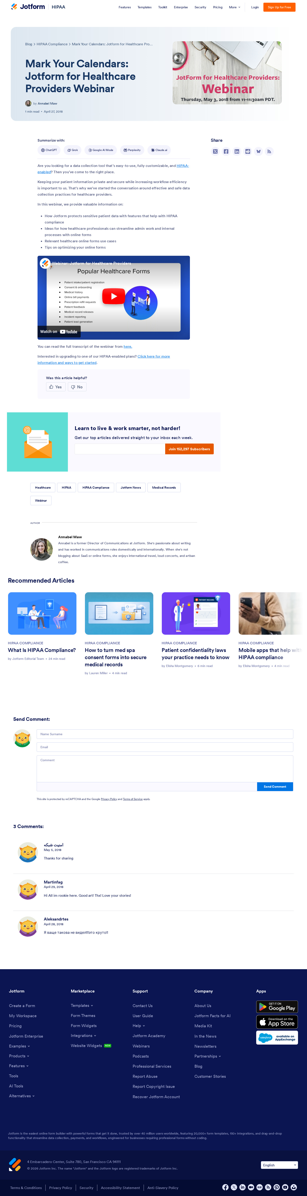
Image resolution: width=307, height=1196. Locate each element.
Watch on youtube (59, 331)
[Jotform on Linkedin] (242, 1187)
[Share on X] (215, 151)
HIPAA (58, 7)
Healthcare (43, 487)
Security (86, 1187)
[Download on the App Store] (277, 1022)
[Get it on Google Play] (277, 1007)
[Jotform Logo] (28, 7)
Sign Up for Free (279, 7)
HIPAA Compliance (96, 487)
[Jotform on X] (234, 1187)
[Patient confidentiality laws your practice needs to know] (196, 613)
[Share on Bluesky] (258, 151)
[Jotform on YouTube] (285, 1187)
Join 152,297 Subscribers (189, 449)
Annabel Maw (47, 103)
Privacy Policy (109, 799)
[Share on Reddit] (247, 151)
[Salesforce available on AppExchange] (277, 1038)
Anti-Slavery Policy (162, 1187)
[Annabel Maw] (28, 103)
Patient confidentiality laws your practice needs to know (195, 654)
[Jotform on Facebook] (225, 1187)
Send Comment (275, 787)
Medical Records (164, 487)
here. (128, 346)
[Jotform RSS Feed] (268, 1187)
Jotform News (131, 487)
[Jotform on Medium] (251, 1187)
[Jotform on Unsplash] (294, 1187)
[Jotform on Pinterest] (277, 1187)
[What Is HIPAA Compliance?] (42, 613)
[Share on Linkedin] (236, 151)
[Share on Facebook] (226, 151)
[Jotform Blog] (259, 1187)
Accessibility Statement (120, 1187)
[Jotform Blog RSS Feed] (269, 151)
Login (255, 7)
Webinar (41, 501)
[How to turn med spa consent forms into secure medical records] (119, 613)
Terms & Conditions (26, 1187)
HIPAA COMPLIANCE (25, 643)
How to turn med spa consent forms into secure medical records (116, 657)
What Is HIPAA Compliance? (42, 650)
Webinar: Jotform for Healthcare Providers (91, 263)
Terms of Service (133, 799)
